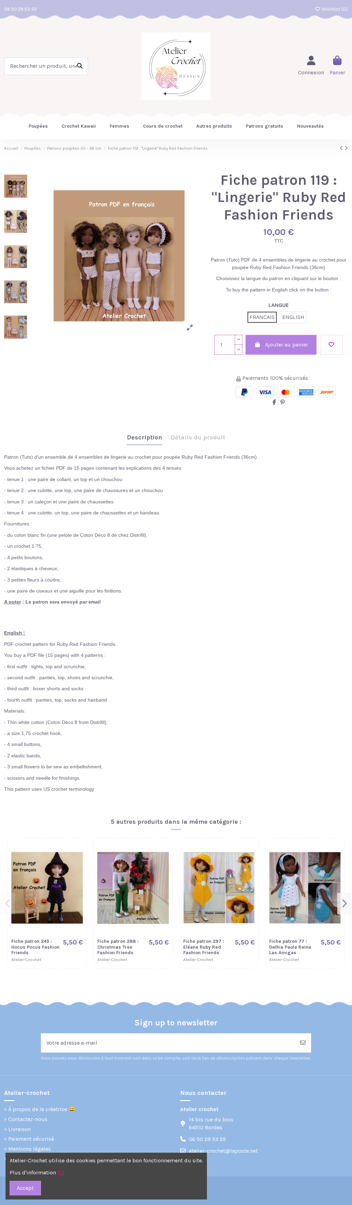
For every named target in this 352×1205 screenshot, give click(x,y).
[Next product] (346, 148)
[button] (8, 903)
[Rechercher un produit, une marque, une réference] (80, 66)
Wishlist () (334, 9)
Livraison (19, 1129)
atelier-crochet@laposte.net (223, 1151)
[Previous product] (342, 148)
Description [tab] (144, 437)
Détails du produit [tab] (197, 437)
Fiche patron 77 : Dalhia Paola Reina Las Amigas (290, 947)
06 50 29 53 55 (20, 9)
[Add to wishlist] (331, 345)
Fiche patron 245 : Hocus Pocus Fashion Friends (35, 947)
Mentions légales (29, 1148)
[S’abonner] (303, 1043)
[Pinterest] (282, 402)
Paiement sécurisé (31, 1138)
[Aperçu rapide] (77, 865)
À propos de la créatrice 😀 (41, 1109)
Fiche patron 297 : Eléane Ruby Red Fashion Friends (203, 947)
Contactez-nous (27, 1119)
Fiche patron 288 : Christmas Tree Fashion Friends (118, 947)
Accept (25, 1188)
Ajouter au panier (286, 344)
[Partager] (274, 402)
